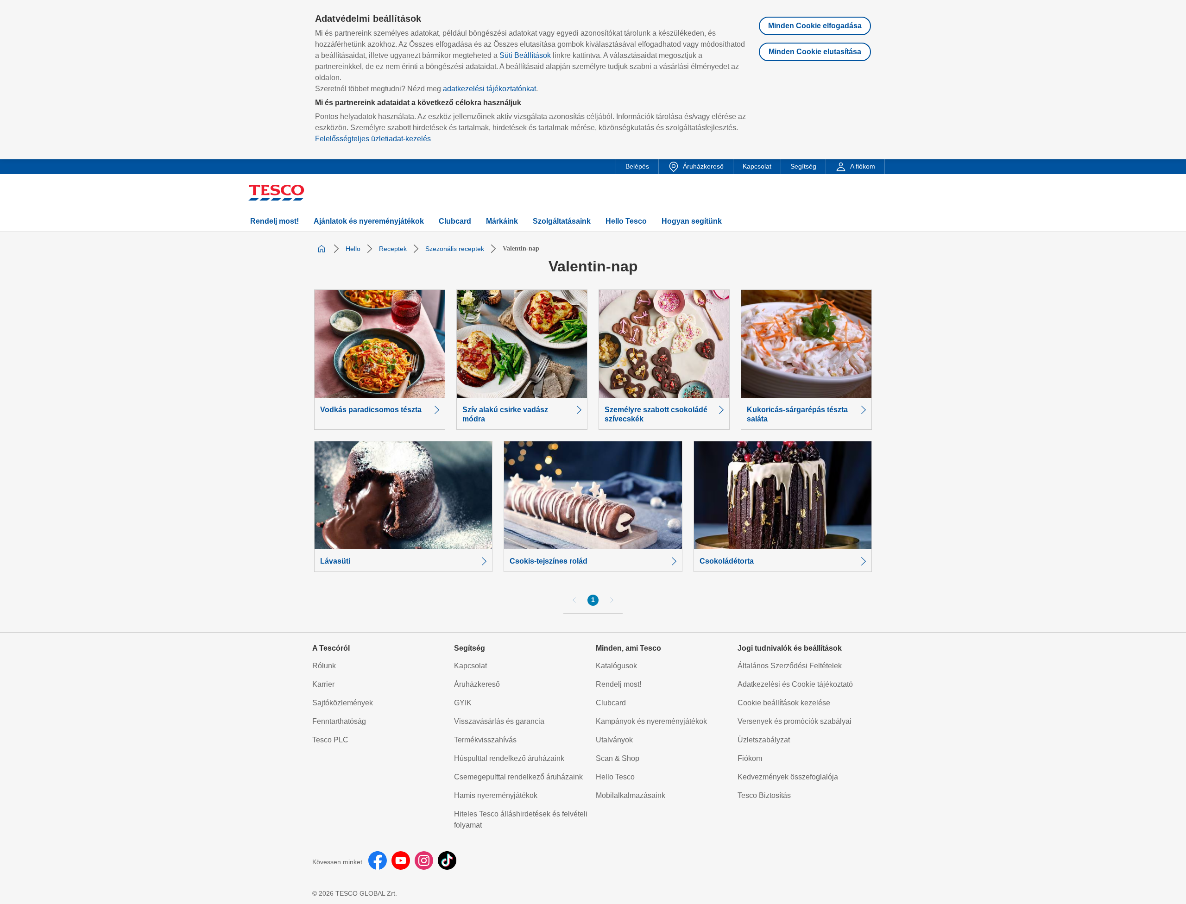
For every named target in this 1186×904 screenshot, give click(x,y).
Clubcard (611, 703)
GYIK (463, 703)
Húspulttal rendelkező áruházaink (509, 758)
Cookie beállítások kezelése (784, 703)
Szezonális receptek (454, 248)
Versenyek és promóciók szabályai (795, 721)
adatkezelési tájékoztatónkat (489, 89)
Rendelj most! (618, 684)
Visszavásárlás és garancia (499, 721)
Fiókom (750, 758)
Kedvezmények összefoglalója (788, 777)
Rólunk (324, 666)
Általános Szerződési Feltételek (790, 666)
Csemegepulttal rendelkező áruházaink (518, 777)
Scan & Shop (617, 758)
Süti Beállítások (525, 55)
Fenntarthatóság (339, 721)
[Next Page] (611, 600)
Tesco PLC (330, 740)
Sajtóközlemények (342, 703)
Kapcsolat (470, 666)
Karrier (323, 684)
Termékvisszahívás (485, 740)
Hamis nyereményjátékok (495, 795)
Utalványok (614, 740)
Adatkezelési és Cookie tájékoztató (795, 684)
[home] (321, 248)
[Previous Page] (574, 600)
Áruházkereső (477, 684)
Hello (353, 248)
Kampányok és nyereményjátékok (651, 721)
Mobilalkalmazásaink (630, 795)
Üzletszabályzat (764, 740)
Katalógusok (616, 666)
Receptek (393, 248)
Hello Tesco (615, 777)
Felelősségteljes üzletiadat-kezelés (373, 139)
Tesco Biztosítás (764, 795)
